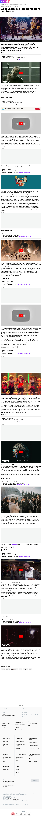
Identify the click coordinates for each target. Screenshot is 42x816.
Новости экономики (7, 753)
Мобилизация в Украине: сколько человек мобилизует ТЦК (34, 748)
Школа (30, 757)
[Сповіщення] (40, 1)
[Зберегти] (37, 15)
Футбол (17, 769)
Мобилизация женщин (33, 742)
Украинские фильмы (20, 755)
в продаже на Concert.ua (24, 353)
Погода (4, 745)
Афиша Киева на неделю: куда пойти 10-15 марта (17, 4)
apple (12, 804)
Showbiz (2, 4)
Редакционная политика (6, 723)
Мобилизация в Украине (34, 737)
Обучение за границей (33, 761)
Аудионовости (5, 744)
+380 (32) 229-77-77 (9, 798)
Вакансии (29, 721)
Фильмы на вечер (19, 757)
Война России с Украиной (21, 737)
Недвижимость (6, 766)
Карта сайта (30, 727)
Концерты (7, 4)
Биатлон (17, 772)
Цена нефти (5, 754)
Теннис (17, 770)
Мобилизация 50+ (32, 741)
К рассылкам (34, 780)
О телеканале (4, 725)
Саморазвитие (31, 760)
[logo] (7, 1)
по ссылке (14, 544)
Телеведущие (4, 727)
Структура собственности (32, 723)
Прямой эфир (5, 741)
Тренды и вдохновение (7, 770)
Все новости (6, 737)
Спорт (17, 766)
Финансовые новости (7, 757)
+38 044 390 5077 (25, 710)
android (6, 804)
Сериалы (17, 760)
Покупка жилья (6, 769)
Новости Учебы (32, 753)
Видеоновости (6, 742)
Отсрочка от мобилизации (33, 745)
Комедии (17, 758)
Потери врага (18, 748)
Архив (29, 725)
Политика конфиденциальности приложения (20, 724)
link (22, 715)
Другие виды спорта (19, 773)
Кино (17, 753)
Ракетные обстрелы (19, 738)
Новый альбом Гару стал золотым (12, 95)
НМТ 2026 (30, 758)
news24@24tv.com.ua (6, 710)
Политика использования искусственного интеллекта (19, 722)
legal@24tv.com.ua (16, 799)
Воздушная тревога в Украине (21, 742)
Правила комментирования (19, 729)
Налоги (4, 761)
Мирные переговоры (20, 741)
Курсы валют (5, 755)
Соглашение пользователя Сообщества (19, 727)
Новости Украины (6, 739)
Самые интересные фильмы (21, 754)
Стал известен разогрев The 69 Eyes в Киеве (15, 344)
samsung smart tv (25, 804)
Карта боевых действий (20, 739)
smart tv (18, 804)
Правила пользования (5, 730)
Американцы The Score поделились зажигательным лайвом (20, 661)
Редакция (3, 721)
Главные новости (6, 738)
